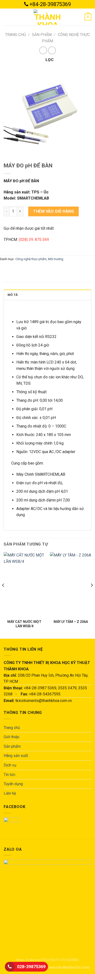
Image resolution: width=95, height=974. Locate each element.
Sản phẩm (42, 34)
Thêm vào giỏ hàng (53, 211)
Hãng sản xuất (16, 755)
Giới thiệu (11, 737)
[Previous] (3, 595)
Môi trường (55, 259)
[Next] (91, 595)
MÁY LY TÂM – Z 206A (71, 622)
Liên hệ (10, 793)
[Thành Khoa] (47, 17)
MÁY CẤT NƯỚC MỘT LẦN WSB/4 (24, 624)
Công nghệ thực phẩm (31, 259)
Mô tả (13, 295)
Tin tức (9, 774)
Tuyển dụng (13, 784)
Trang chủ (15, 34)
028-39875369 (31, 966)
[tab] (47, 295)
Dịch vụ (10, 765)
